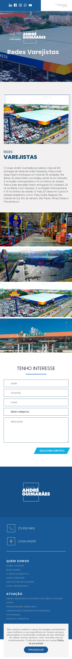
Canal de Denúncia (17, 586)
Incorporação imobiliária (21, 606)
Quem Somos (13, 570)
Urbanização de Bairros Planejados (28, 611)
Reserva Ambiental (17, 619)
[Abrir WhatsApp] (64, 650)
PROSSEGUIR (36, 649)
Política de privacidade (20, 582)
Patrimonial (13, 615)
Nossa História (15, 566)
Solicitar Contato (52, 450)
